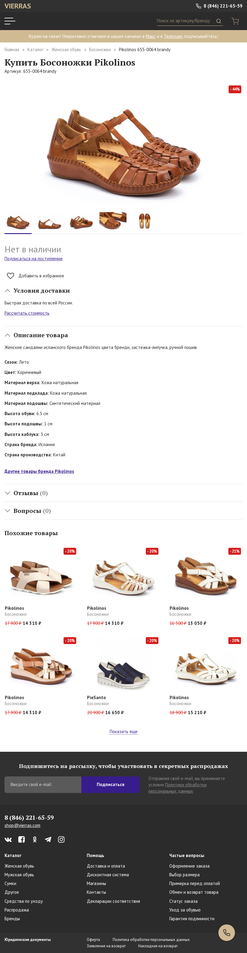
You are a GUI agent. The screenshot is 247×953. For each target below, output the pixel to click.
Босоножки (100, 49)
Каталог (35, 49)
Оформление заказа (189, 866)
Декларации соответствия (113, 901)
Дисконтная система (108, 874)
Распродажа (17, 910)
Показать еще (124, 731)
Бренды (12, 918)
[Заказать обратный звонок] (226, 932)
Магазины (96, 883)
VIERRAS (18, 6)
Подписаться (110, 784)
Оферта (93, 939)
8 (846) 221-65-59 (222, 6)
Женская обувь (66, 49)
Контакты (96, 892)
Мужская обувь (19, 874)
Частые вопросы (186, 855)
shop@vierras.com (22, 825)
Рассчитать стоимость (27, 313)
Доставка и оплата (106, 866)
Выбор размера (184, 874)
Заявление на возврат (106, 945)
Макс (151, 36)
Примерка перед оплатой (194, 883)
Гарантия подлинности (191, 918)
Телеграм (173, 36)
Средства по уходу (24, 901)
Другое (12, 892)
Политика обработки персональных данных (151, 939)
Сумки (10, 883)
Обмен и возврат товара (193, 892)
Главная (12, 49)
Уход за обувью (185, 910)
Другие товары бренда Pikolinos (39, 471)
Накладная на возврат (158, 945)
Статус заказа (183, 901)
